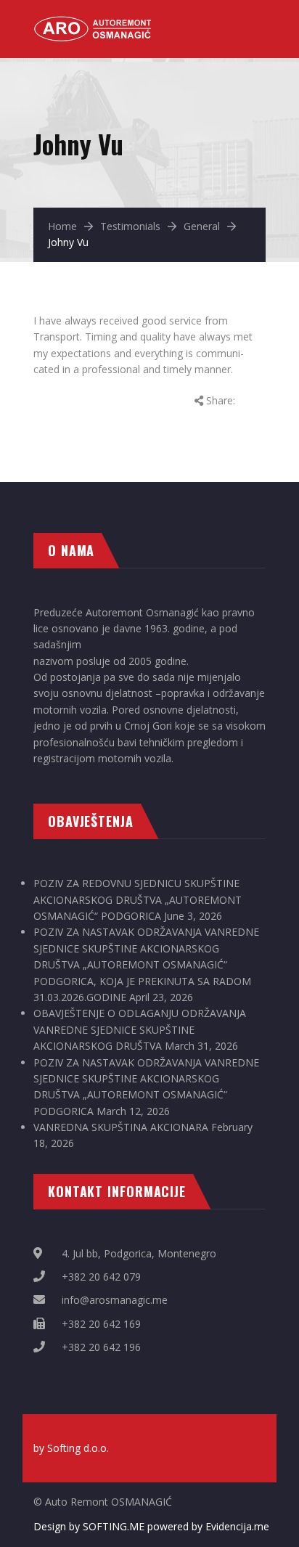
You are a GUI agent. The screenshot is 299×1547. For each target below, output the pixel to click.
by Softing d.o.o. (71, 1448)
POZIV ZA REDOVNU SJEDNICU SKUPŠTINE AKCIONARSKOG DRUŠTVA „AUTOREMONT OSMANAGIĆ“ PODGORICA (137, 899)
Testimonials (130, 226)
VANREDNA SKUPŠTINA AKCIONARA (120, 1127)
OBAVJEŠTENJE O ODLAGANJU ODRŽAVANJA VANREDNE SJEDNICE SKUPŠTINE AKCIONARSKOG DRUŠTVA (139, 1029)
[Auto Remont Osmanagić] (94, 22)
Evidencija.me (237, 1526)
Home (62, 226)
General (202, 226)
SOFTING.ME (113, 1526)
